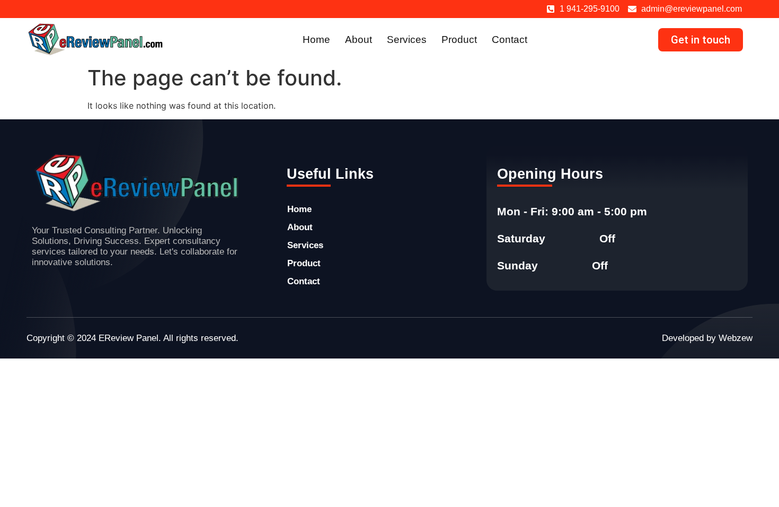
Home (316, 39)
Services (407, 39)
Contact (509, 39)
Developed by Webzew (707, 338)
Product (459, 39)
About (358, 39)
